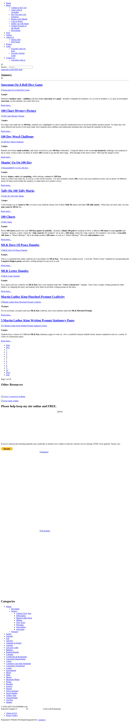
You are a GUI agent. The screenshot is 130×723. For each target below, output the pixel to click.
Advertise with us (18, 60)
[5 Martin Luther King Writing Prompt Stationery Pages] (24, 326)
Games (9, 668)
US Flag (9, 700)
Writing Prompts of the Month (18, 27)
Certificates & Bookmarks (16, 657)
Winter (8, 606)
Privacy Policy (12, 715)
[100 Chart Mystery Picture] (12, 116)
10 (7, 370)
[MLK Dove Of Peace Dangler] (14, 250)
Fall (7, 638)
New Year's (20, 622)
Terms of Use (11, 713)
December (15, 609)
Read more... (6, 105)
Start (8, 345)
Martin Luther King (24, 618)
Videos (9, 35)
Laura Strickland (35, 709)
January (14, 611)
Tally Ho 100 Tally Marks (17, 190)
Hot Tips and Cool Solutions (18, 15)
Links (8, 46)
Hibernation (21, 616)
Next (8, 373)
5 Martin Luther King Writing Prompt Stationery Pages (37, 320)
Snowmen (20, 629)
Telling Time (11, 695)
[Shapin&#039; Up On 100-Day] (14, 168)
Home (8, 3)
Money (9, 677)
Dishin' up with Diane (20, 24)
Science (9, 686)
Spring (8, 634)
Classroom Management (16, 659)
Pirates (8, 682)
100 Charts (8, 216)
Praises (9, 44)
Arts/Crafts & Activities (16, 11)
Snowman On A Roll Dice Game (22, 84)
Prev (8, 347)
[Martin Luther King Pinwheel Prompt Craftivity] (21, 302)
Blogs (8, 5)
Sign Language (12, 691)
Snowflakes (21, 627)
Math (8, 675)
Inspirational (11, 670)
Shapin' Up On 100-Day (16, 162)
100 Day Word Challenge (17, 136)
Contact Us (10, 58)
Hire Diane (15, 42)
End (7, 375)
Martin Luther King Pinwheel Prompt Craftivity (33, 296)
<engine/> (42, 720)
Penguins (20, 625)
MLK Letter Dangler (15, 270)
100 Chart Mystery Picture (18, 110)
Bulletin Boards (12, 652)
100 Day (9, 641)
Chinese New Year (23, 613)
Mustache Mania (12, 679)
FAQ (8, 33)
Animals (9, 645)
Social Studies (11, 693)
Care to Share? (17, 21)
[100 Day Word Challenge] (12, 142)
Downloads (15, 30)
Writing (9, 702)
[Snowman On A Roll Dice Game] (15, 90)
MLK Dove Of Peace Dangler (20, 245)
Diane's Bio (16, 39)
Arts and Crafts (12, 648)
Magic (8, 673)
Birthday (9, 650)
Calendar (9, 654)
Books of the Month (19, 19)
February (14, 632)
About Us (10, 37)
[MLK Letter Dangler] (10, 276)
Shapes (9, 689)
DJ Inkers (22, 709)
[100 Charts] (6, 222)
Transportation (12, 698)
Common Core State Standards (18, 663)
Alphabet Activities (13, 643)
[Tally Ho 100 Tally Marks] (12, 196)
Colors (8, 661)
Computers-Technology (15, 666)
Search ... (5, 67)
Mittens (19, 620)
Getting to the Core (19, 8)
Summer (9, 636)
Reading (9, 684)
